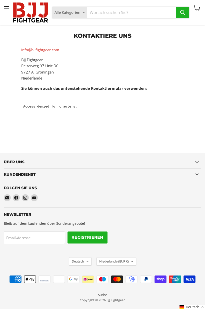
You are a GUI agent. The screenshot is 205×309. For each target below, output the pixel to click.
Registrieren (88, 237)
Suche (102, 294)
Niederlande (114, 261)
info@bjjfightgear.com (40, 49)
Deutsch (78, 261)
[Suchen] (182, 12)
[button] (192, 307)
